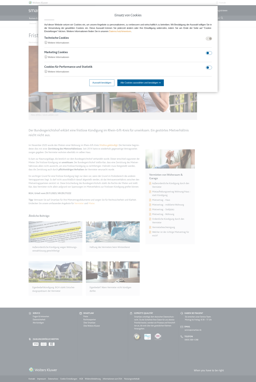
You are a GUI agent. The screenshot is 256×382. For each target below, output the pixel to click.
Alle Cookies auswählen (140, 82)
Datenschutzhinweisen (120, 31)
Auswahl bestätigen (101, 82)
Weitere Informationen (57, 42)
